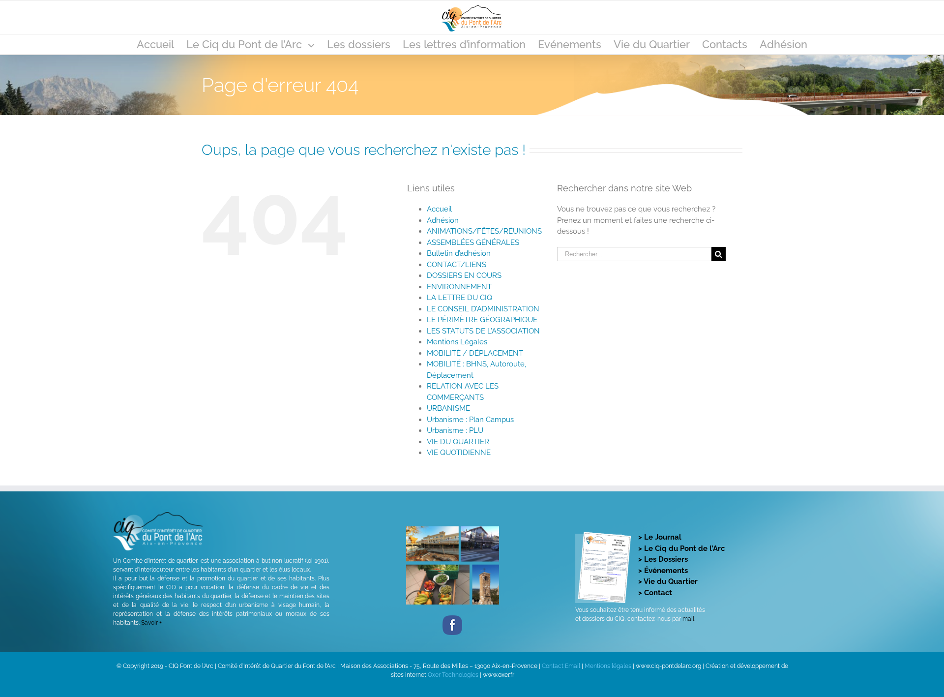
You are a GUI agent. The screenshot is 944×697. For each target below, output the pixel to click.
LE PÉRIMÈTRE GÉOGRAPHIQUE (482, 319)
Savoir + (151, 622)
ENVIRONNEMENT (459, 286)
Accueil (439, 209)
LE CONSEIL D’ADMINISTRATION (483, 308)
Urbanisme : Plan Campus (470, 419)
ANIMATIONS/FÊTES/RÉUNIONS (484, 231)
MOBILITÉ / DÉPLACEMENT (475, 353)
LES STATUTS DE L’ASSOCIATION (483, 331)
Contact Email (561, 666)
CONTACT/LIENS (456, 264)
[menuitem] (161, 44)
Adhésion (443, 220)
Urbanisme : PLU (455, 430)
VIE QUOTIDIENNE (459, 452)
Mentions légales (608, 666)
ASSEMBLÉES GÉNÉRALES (473, 242)
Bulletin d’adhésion (459, 253)
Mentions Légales (457, 341)
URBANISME (448, 408)
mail (688, 618)
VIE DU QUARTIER (458, 441)
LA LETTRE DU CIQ (459, 297)
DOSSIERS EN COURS (464, 275)
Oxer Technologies (454, 674)
